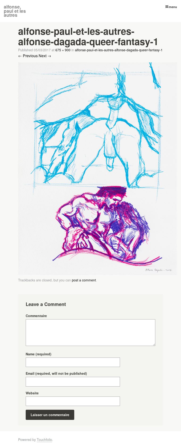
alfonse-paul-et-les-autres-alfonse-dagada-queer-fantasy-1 (119, 49)
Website (32, 393)
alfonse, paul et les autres (15, 11)
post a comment (84, 280)
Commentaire (36, 315)
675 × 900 (62, 49)
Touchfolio (44, 439)
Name (38, 354)
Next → (45, 55)
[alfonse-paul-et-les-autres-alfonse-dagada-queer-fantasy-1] (97, 273)
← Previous (28, 55)
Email (56, 373)
